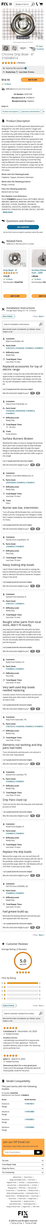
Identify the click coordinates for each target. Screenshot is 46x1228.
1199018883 (29, 1111)
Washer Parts (10, 1196)
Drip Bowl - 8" (10, 270)
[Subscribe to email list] (38, 1152)
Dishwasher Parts (32, 1193)
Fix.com (5, 1160)
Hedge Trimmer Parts (13, 1207)
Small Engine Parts (30, 1204)
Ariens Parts (28, 1177)
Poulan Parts (10, 1190)
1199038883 (29, 1127)
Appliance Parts (29, 1201)
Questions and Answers (30, 111)
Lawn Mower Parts (15, 1204)
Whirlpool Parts (33, 1190)
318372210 (10, 348)
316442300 (19, 348)
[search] (33, 4)
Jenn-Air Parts (11, 1185)
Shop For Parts (8, 1168)
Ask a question (23, 227)
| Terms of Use (16, 1223)
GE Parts (21, 1182)
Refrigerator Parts (23, 1196)
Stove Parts (12, 1198)
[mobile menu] (10, 4)
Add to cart (32, 80)
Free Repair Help (9, 1164)
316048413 (38, 348)
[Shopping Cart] (41, 4)
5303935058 (20, 411)
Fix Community (8, 1172)
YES (32, 393)
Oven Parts (22, 1198)
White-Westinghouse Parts (15, 1193)
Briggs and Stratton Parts (18, 1180)
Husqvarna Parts (32, 1182)
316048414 (29, 348)
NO (38, 393)
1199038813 (29, 1119)
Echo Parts (31, 1180)
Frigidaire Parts (11, 1182)
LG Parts (34, 1185)
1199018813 (29, 1104)
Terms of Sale (30, 1223)
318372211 (10, 603)
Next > (41, 316)
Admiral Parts (17, 1177)
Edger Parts (26, 1207)
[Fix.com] (5, 4)
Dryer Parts (35, 1196)
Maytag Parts (12, 1188)
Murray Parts (32, 1188)
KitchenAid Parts (24, 1185)
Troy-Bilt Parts (21, 1190)
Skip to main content (23, 17)
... (7, 212)
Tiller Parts (36, 1207)
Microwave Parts (16, 1201)
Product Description (10, 111)
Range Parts (32, 1198)
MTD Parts (22, 1188)
